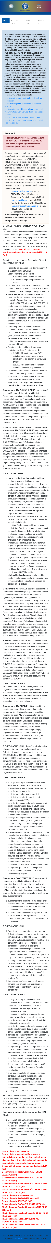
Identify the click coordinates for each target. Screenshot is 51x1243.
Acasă (6, 20)
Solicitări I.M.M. (14, 21)
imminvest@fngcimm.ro (21, 191)
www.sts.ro (18, 1238)
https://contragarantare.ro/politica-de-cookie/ (22, 117)
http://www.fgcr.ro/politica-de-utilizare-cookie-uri (23, 109)
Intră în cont (28, 21)
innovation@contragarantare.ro (24, 206)
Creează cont (40, 21)
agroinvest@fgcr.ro (19, 200)
